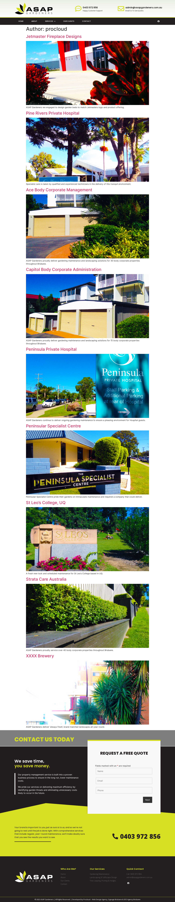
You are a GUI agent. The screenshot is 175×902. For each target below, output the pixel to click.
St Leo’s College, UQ (46, 502)
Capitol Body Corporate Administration (63, 269)
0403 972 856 (90, 7)
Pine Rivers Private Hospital (52, 113)
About (34, 21)
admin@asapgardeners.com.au (143, 7)
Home (20, 21)
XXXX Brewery (40, 655)
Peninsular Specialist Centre (53, 425)
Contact (86, 21)
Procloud (86, 899)
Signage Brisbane (115, 899)
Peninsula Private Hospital (51, 349)
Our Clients (68, 21)
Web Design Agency (99, 899)
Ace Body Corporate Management (59, 189)
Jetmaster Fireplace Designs (54, 36)
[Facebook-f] (159, 21)
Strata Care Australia (46, 579)
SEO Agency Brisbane (132, 899)
